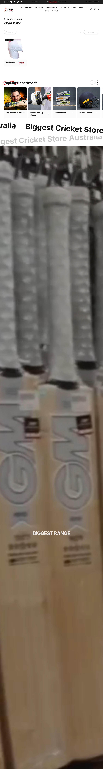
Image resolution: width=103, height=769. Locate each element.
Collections (10, 19)
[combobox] (91, 2)
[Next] (97, 82)
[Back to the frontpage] (4, 19)
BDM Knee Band (11, 62)
